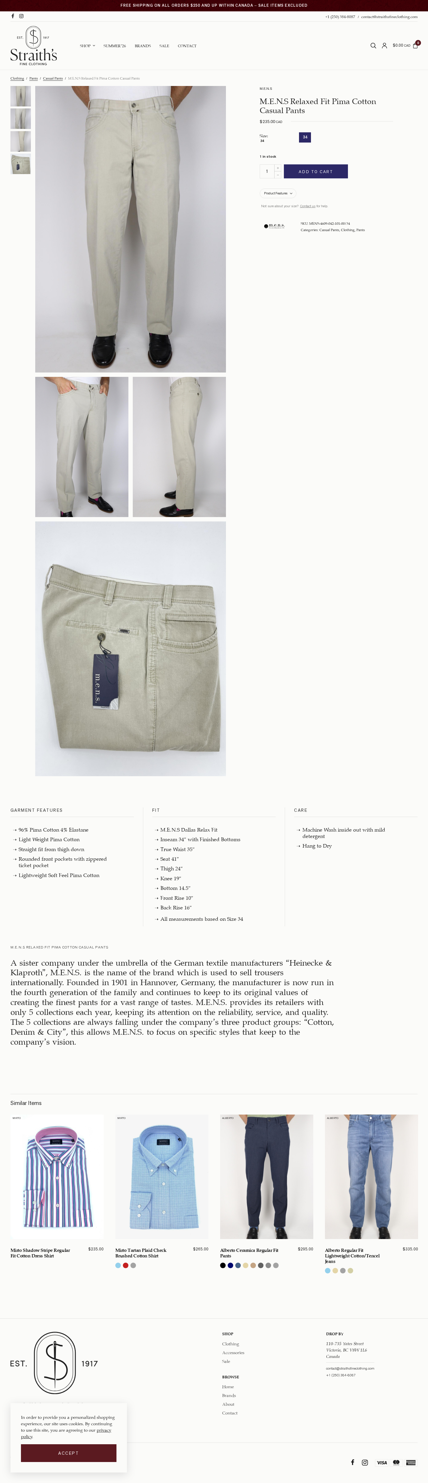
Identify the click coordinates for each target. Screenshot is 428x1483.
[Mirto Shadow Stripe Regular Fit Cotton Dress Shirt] (57, 1177)
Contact (187, 45)
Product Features (275, 193)
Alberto (228, 1118)
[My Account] (384, 45)
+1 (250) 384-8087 (340, 16)
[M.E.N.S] (274, 226)
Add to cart (316, 171)
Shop (85, 45)
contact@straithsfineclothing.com (389, 16)
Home (228, 1386)
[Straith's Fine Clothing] (33, 45)
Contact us (308, 206)
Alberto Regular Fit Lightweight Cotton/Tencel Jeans (352, 1254)
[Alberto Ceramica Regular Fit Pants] (266, 1177)
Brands (143, 45)
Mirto (17, 1118)
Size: (264, 138)
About (228, 1404)
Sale (164, 45)
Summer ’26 (115, 45)
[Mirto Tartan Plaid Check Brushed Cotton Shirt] (161, 1177)
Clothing (17, 78)
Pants (33, 78)
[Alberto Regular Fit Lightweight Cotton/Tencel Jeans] (371, 1177)
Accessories (233, 1352)
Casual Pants (53, 78)
